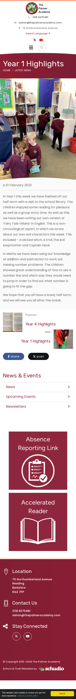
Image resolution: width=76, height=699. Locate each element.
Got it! (62, 693)
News (10, 387)
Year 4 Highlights (41, 324)
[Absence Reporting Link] (38, 460)
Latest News (23, 70)
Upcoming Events (21, 396)
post (40, 356)
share (14, 356)
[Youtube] (41, 40)
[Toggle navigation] (31, 47)
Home (6, 70)
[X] (35, 40)
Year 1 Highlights (35, 341)
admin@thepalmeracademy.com (40, 22)
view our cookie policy (28, 695)
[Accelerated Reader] (38, 522)
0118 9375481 (40, 17)
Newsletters (16, 406)
